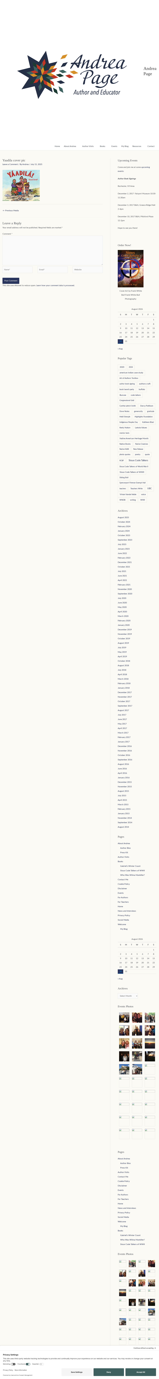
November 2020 (125, 589)
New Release (138, 449)
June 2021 (122, 576)
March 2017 (123, 733)
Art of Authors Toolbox (128, 378)
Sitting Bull (123, 477)
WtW (142, 500)
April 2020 (122, 612)
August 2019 (123, 643)
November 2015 (125, 787)
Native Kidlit (124, 449)
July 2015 (122, 796)
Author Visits (88, 146)
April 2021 (122, 580)
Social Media (123, 920)
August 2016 (123, 764)
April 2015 (122, 800)
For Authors (123, 898)
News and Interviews (127, 911)
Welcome (122, 924)
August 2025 (123, 517)
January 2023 (124, 549)
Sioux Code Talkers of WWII (132, 472)
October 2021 (124, 567)
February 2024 (124, 526)
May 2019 (122, 652)
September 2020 (125, 594)
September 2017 (125, 706)
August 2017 (123, 710)
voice (143, 494)
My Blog (124, 146)
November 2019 (125, 634)
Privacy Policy (124, 915)
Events (114, 146)
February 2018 (124, 683)
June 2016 (122, 769)
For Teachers (123, 902)
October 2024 (124, 522)
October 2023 (124, 535)
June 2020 (122, 603)
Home (57, 146)
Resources (136, 146)
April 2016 (122, 773)
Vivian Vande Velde (128, 494)
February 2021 (124, 585)
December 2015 (125, 782)
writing (133, 500)
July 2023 (122, 544)
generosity (138, 411)
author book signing (127, 384)
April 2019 (122, 657)
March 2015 (123, 805)
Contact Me (123, 880)
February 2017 (124, 737)
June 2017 (122, 719)
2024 (131, 367)
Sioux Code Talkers (138, 460)
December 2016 (125, 746)
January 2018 (124, 688)
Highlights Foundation (144, 417)
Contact (151, 146)
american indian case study (131, 373)
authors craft (144, 384)
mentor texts (124, 433)
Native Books (125, 444)
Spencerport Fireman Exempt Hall (132, 483)
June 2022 (122, 553)
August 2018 (123, 666)
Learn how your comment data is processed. (55, 285)
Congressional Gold (126, 400)
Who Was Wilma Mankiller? (132, 875)
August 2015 (123, 791)
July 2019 (122, 648)
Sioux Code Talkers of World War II (133, 467)
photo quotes (124, 454)
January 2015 (124, 814)
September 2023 (125, 540)
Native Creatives (141, 444)
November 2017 (125, 697)
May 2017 (122, 724)
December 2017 (125, 692)
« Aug (120, 349)
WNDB (122, 500)
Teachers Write (136, 489)
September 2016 (125, 760)
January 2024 (124, 531)
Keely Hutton (124, 428)
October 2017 (124, 701)
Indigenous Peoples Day (128, 422)
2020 (122, 367)
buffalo (142, 389)
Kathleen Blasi (148, 422)
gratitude (150, 411)
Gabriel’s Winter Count (130, 866)
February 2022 (124, 558)
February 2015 (124, 809)
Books (102, 146)
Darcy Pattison (146, 406)
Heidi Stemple (124, 417)
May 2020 (122, 607)
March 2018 (123, 679)
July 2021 (122, 571)
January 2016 (124, 778)
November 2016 (125, 751)
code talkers (136, 395)
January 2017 (124, 742)
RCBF (121, 461)
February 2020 (124, 621)
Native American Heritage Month (134, 438)
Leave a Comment (10, 164)
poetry (137, 454)
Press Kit (124, 853)
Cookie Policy (124, 884)
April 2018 (122, 674)
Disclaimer (122, 889)
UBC (149, 488)
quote (147, 454)
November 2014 (125, 818)
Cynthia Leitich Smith (127, 406)
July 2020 (122, 598)
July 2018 (122, 670)
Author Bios (125, 848)
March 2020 (123, 616)
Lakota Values (141, 428)
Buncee (123, 395)
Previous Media (11, 211)
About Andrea (70, 146)
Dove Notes (124, 411)
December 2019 (125, 630)
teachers (122, 489)
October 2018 (124, 661)
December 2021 (125, 562)
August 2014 (123, 827)
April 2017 (122, 728)
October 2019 (124, 639)
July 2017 (122, 715)
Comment (7, 234)
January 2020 (124, 625)
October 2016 (124, 755)
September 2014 (125, 823)
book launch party (126, 389)
